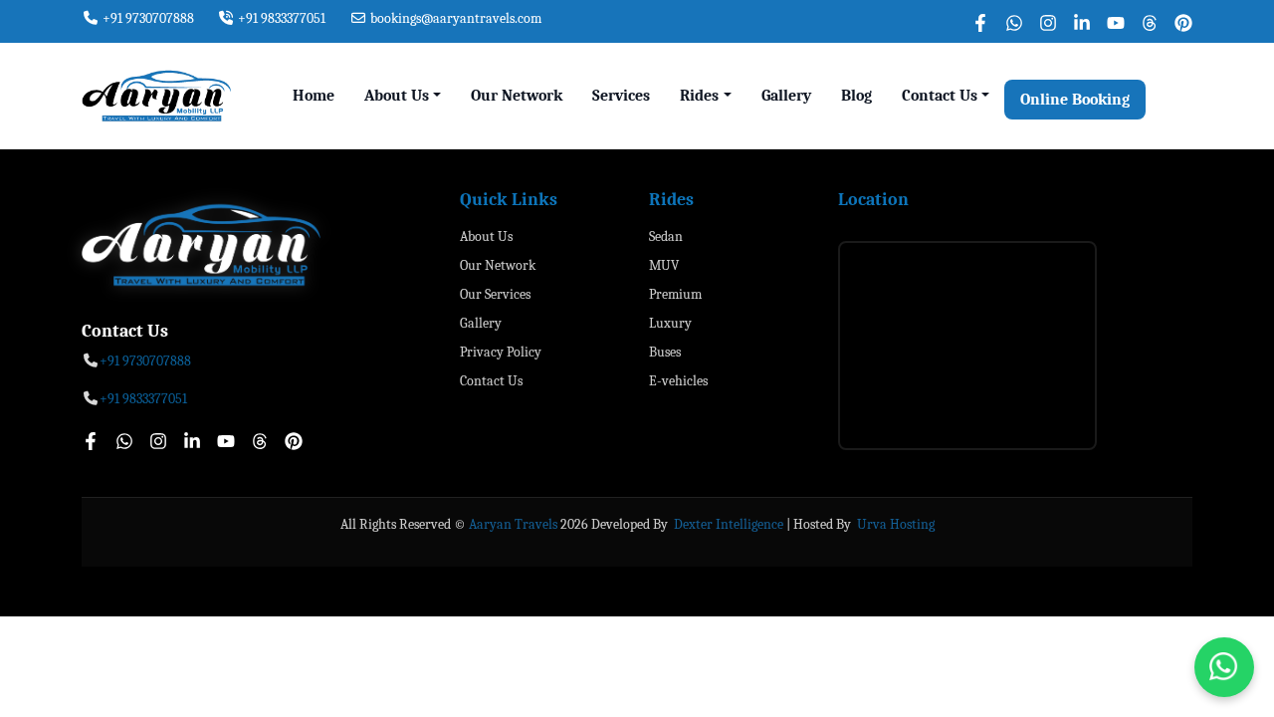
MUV (664, 265)
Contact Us (491, 380)
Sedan (666, 236)
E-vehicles (678, 380)
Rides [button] (699, 96)
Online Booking (1075, 100)
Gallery (786, 96)
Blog (856, 96)
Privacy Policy (500, 352)
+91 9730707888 (147, 18)
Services (621, 96)
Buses (665, 352)
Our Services (495, 294)
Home (313, 96)
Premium (675, 294)
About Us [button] (396, 96)
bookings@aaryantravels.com (454, 18)
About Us (486, 236)
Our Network (516, 96)
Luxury (670, 323)
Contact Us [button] (939, 96)
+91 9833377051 (280, 18)
